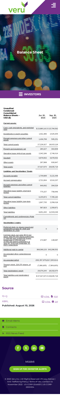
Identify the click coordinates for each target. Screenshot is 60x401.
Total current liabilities (12, 197)
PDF (56, 296)
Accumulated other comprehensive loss (17, 255)
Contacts (11, 327)
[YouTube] (42, 348)
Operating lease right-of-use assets (17, 153)
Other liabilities (9, 208)
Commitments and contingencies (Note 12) (18, 217)
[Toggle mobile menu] (53, 4)
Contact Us (48, 381)
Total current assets (11, 144)
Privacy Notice (47, 379)
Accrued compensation (12, 180)
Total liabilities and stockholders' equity (16, 276)
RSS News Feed (15, 333)
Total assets (8, 167)
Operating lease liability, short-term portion (17, 191)
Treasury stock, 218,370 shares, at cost (17, 265)
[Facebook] (18, 348)
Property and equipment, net (14, 149)
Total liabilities (9, 212)
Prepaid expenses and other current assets (17, 139)
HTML (47, 296)
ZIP (56, 302)
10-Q (4, 296)
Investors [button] (32, 94)
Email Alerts (13, 320)
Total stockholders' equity (13, 271)
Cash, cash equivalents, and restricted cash (18, 128)
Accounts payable (10, 176)
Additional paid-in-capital (13, 249)
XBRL (5, 301)
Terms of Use (35, 381)
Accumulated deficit (11, 260)
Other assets (8, 162)
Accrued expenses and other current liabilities (17, 185)
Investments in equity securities (15, 134)
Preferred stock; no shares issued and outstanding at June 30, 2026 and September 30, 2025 (18, 228)
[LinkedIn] (34, 348)
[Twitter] (26, 348)
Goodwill (6, 158)
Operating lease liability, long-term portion (17, 202)
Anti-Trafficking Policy (17, 381)
